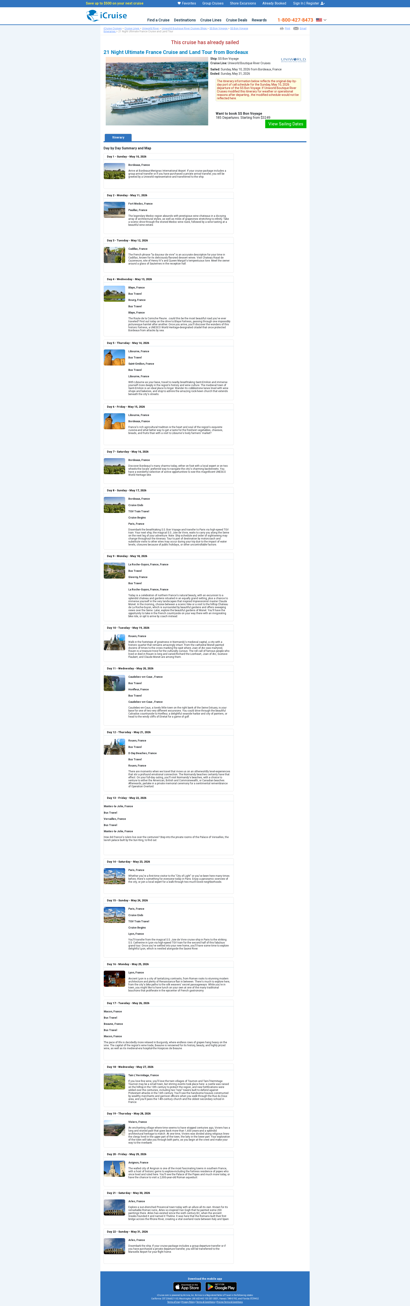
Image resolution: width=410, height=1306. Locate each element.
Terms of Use (173, 1302)
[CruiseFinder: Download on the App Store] (188, 1286)
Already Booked (274, 3)
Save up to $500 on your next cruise (115, 3)
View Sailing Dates (285, 123)
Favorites (189, 3)
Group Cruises (213, 3)
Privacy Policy (188, 1302)
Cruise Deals (236, 20)
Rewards (259, 20)
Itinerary (118, 137)
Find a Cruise (158, 20)
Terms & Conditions (205, 1302)
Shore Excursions (243, 3)
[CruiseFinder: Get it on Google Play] (220, 1286)
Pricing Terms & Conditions (230, 1302)
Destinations (185, 20)
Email (303, 28)
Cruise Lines (210, 20)
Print (287, 28)
